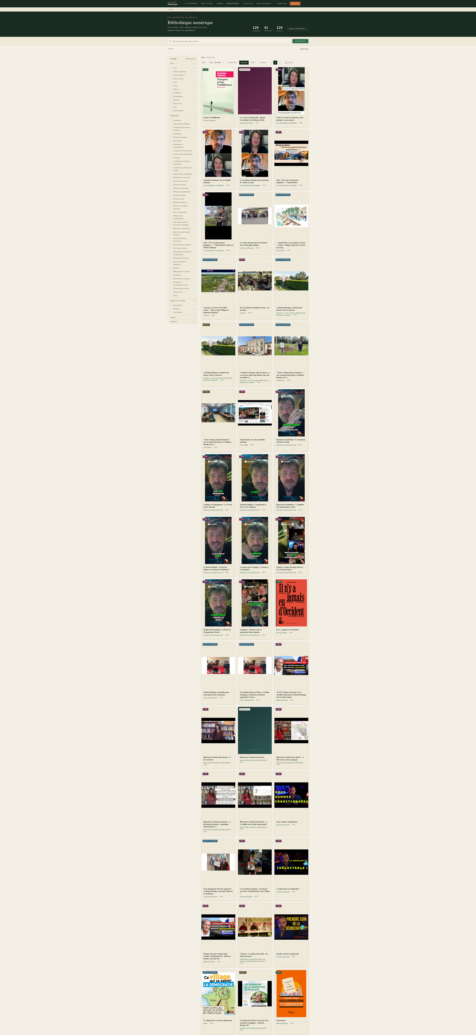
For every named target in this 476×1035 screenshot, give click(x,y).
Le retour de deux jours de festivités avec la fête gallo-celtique (253, 243)
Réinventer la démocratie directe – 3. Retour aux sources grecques (290, 758)
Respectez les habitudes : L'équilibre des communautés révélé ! (290, 505)
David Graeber (281, 632)
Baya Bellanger (282, 1023)
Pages (253, 62)
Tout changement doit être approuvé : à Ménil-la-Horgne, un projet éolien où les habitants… (218, 891)
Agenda (220, 3)
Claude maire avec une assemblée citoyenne (252, 440)
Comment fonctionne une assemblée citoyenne (217, 181)
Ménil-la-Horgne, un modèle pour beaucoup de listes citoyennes (216, 693)
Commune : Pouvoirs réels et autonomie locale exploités (251, 630)
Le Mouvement (191, 3)
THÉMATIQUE (174, 116)
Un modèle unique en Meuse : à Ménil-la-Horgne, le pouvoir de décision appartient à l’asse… (254, 694)
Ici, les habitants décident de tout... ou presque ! (254, 308)
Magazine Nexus (282, 700)
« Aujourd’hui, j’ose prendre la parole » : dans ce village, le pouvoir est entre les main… (290, 245)
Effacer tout (304, 49)
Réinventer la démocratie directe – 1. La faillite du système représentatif (254, 823)
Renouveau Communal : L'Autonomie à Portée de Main (290, 440)
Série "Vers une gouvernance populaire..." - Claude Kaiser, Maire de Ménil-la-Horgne (218, 245)
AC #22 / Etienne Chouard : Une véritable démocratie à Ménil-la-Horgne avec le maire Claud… (291, 694)
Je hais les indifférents (211, 117)
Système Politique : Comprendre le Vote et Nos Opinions (253, 505)
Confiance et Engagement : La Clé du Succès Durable (217, 505)
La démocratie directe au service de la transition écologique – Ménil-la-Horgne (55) (254, 1022)
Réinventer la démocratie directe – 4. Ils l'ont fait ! (217, 758)
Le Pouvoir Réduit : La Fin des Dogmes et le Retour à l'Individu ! (216, 568)
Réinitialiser (190, 58)
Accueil (170, 9)
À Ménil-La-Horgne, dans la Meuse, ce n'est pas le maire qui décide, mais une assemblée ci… (254, 375)
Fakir (205, 1023)
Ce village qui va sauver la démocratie (217, 1020)
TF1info (206, 315)
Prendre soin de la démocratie (287, 954)
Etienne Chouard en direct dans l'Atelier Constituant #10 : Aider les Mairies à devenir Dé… (216, 956)
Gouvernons (280, 1020)
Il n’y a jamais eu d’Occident (287, 629)
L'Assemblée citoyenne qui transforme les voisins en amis (254, 181)
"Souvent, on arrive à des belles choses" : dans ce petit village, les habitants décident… (216, 310)
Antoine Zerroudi (246, 122)
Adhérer (295, 3)
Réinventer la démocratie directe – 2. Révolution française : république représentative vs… (217, 824)
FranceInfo (280, 380)
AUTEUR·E (173, 321)
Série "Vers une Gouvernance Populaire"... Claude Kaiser (287, 181)
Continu (244, 62)
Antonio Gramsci (209, 120)
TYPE (172, 63)
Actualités (248, 3)
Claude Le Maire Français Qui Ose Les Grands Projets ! (289, 568)
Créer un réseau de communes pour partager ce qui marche (289, 118)
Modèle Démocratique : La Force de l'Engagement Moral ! (217, 630)
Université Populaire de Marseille (216, 762)
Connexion (282, 3)
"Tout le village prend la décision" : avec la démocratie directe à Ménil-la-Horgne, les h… (290, 375)
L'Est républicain (247, 248)
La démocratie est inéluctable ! (288, 889)
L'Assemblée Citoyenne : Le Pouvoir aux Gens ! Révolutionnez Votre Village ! (254, 891)
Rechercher (300, 41)
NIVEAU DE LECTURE (177, 300)
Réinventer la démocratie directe (252, 757)
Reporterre (280, 250)
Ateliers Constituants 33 (286, 444)
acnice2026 (244, 444)
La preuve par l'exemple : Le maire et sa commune (254, 568)
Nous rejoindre (264, 3)
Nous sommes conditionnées (287, 822)
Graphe (290, 62)
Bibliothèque (233, 3)
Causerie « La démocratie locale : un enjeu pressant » (254, 955)
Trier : (204, 62)
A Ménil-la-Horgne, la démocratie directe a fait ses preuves (289, 308)
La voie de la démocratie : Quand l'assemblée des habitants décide (252, 118)
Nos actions (207, 3)
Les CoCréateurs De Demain (286, 122)
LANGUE (173, 317)
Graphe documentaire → (298, 29)
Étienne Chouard (246, 896)
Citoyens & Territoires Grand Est (253, 1028)
